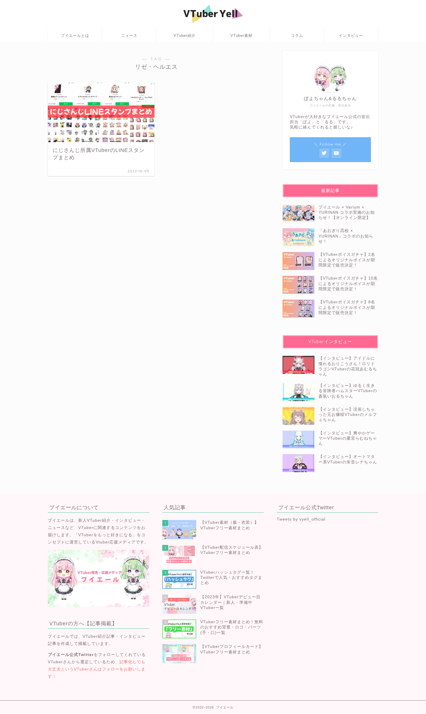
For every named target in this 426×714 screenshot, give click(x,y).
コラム (297, 35)
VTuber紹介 (185, 35)
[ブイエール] (213, 25)
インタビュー (351, 35)
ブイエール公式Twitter (71, 655)
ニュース (129, 35)
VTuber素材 (241, 35)
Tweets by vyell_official (301, 519)
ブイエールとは (75, 35)
